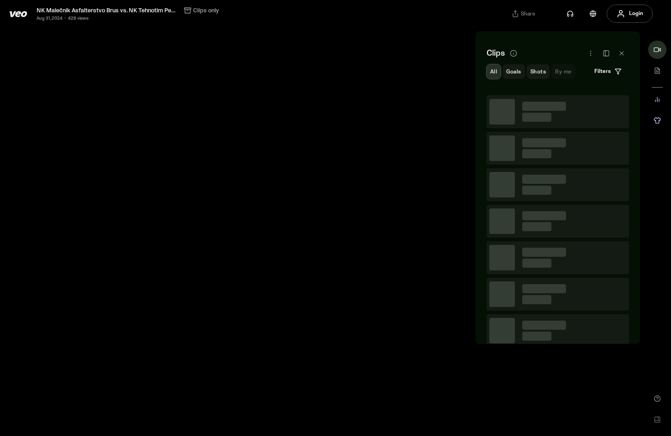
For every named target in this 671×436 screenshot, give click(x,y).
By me (563, 71)
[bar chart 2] (657, 99)
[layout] (657, 419)
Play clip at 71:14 (557, 338)
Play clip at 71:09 (558, 198)
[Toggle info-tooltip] (513, 53)
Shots (538, 71)
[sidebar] (606, 53)
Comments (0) (604, 152)
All (493, 71)
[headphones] (570, 14)
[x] (621, 53)
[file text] (657, 71)
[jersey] (657, 120)
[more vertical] (618, 106)
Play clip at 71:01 (557, 128)
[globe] (593, 14)
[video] (657, 50)
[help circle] (657, 398)
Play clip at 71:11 (558, 268)
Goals (513, 71)
